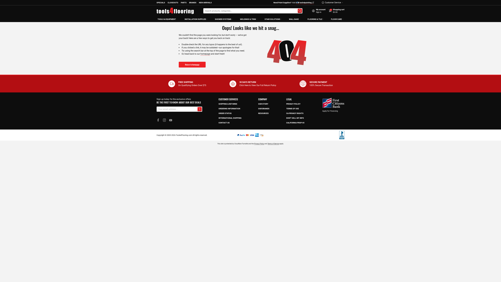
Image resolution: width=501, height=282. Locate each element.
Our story (263, 104)
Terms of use (292, 109)
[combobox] (252, 10)
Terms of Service (273, 144)
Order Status (225, 113)
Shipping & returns (228, 104)
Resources (263, 113)
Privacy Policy (259, 144)
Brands (192, 3)
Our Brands (263, 109)
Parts (184, 3)
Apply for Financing (330, 111)
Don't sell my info (295, 118)
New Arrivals (205, 3)
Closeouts (173, 3)
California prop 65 (295, 123)
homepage (205, 54)
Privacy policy (293, 104)
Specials (161, 3)
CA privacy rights (294, 113)
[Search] (299, 10)
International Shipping (230, 118)
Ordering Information (229, 109)
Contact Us (224, 123)
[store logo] (175, 11)
